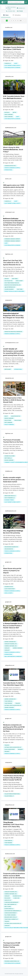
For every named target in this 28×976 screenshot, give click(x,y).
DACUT (6, 416)
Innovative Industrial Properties (13, 331)
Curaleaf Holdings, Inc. (11, 643)
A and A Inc (16, 898)
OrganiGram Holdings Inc (11, 546)
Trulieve (17, 703)
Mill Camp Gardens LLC (10, 904)
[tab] (6, 15)
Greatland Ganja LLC (10, 495)
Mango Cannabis (9, 418)
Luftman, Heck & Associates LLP (13, 705)
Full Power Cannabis (10, 915)
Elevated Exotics (15, 416)
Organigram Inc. (9, 548)
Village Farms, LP (9, 796)
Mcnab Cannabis (9, 460)
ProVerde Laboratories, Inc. (12, 961)
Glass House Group (10, 588)
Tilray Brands (8, 703)
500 (21, 20)
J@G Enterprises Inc (10, 287)
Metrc (14, 112)
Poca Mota (7, 898)
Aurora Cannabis (17, 648)
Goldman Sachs (9, 586)
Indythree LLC (8, 458)
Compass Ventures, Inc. (11, 645)
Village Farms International (12, 793)
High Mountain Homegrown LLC (13, 910)
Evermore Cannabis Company (12, 238)
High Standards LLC (10, 497)
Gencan (7, 278)
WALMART (7, 751)
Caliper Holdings (9, 289)
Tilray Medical (8, 701)
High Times (15, 278)
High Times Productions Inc (12, 282)
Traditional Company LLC (11, 919)
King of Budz (8, 420)
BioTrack (7, 112)
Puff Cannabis (8, 422)
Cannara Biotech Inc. (10, 165)
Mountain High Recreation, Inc (13, 285)
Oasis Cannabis (9, 114)
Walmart (20, 749)
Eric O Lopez (8, 906)
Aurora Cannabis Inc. (10, 641)
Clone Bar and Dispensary (11, 902)
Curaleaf (7, 648)
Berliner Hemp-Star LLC (11, 917)
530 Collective (8, 280)
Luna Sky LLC (8, 900)
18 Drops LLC (8, 63)
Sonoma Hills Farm (9, 455)
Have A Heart (19, 280)
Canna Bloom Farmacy (11, 912)
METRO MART (8, 369)
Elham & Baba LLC (9, 908)
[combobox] (16, 2)
